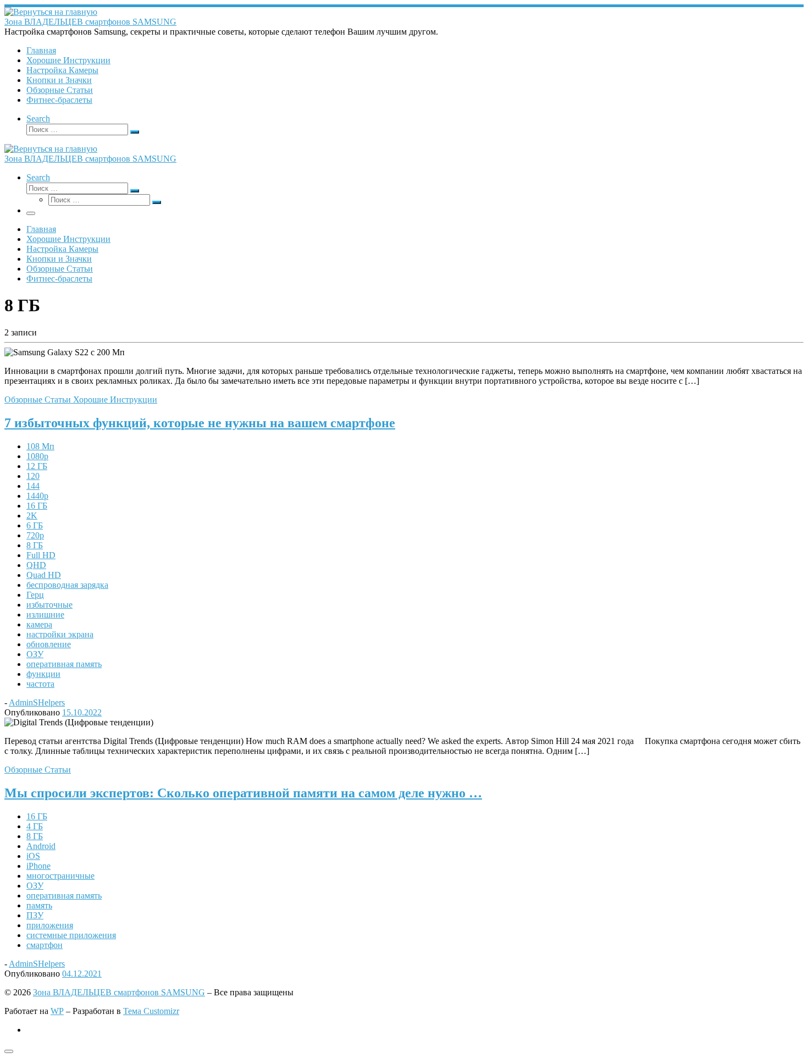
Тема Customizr (151, 1011)
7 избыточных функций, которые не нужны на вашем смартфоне (199, 423)
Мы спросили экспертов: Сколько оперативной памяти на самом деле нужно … (243, 793)
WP (57, 1011)
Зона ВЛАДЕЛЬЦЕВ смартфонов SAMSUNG (119, 992)
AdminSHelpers (37, 702)
